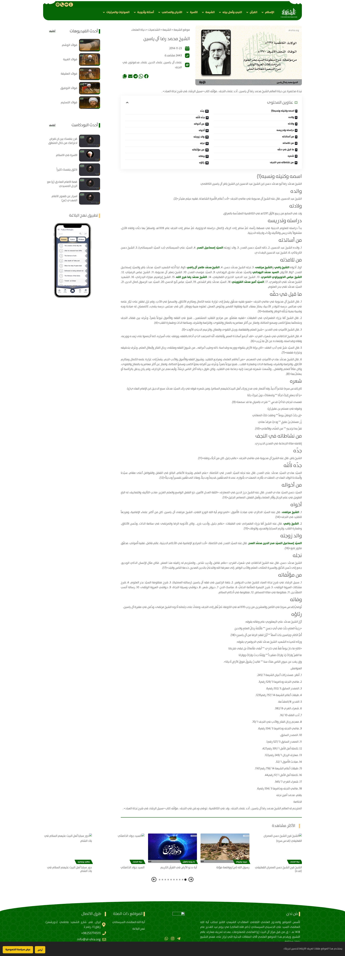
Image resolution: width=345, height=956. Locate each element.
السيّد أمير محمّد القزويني (248, 282)
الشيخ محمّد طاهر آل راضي (203, 267)
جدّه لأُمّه (200, 117)
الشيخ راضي (281, 267)
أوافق (40, 949)
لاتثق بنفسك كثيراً (67, 169)
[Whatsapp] (166, 938)
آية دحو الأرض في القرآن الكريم (178, 867)
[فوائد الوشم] (89, 45)
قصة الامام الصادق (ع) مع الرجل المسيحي (62, 184)
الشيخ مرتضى (263, 267)
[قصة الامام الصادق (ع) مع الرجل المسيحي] (89, 184)
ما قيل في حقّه (285, 150)
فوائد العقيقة (69, 74)
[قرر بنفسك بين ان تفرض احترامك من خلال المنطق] (89, 141)
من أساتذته (288, 137)
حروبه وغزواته (241, 861)
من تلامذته (288, 143)
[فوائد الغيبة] (89, 59)
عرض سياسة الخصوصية (17, 950)
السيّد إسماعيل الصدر (210, 247)
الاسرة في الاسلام (66, 155)
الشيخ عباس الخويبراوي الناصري (281, 277)
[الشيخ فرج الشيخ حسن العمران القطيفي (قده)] (277, 848)
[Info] (71, 4)
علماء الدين (155, 62)
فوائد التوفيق (68, 88)
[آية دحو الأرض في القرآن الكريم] (172, 848)
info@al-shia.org (89, 939)
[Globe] (58, 4)
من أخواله (199, 124)
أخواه (202, 130)
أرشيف (52, 31)
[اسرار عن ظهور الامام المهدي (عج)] (89, 198)
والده (291, 117)
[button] (267, 12)
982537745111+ (91, 933)
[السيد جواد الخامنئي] (120, 848)
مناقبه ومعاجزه (84, 861)
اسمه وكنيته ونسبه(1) (282, 111)
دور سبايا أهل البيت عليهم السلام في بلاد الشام (69, 869)
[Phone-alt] (62, 4)
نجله (202, 143)
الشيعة (166, 30)
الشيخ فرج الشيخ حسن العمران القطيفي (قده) (278, 869)
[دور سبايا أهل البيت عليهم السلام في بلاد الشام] (67, 848)
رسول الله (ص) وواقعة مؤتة (232, 867)
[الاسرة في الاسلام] (89, 155)
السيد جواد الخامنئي (132, 867)
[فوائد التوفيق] (89, 88)
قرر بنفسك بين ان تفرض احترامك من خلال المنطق (62, 141)
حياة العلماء (138, 30)
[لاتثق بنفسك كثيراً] (89, 169)
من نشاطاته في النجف (282, 162)
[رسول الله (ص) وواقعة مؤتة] (225, 848)
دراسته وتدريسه (285, 130)
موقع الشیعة (182, 30)
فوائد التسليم (69, 102)
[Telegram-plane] (178, 938)
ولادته (291, 124)
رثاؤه (201, 163)
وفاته (202, 156)
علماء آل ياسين (173, 62)
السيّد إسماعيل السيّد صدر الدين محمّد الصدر (275, 543)
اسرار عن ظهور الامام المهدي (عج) (64, 198)
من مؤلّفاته (198, 150)
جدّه (202, 111)
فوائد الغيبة (70, 59)
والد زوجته (199, 137)
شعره (291, 156)
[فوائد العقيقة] (89, 74)
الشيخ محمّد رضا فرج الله (191, 277)
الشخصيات (154, 30)
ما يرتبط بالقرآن (189, 861)
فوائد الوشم (69, 45)
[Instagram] (172, 938)
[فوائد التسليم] (89, 102)
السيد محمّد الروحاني (265, 272)
